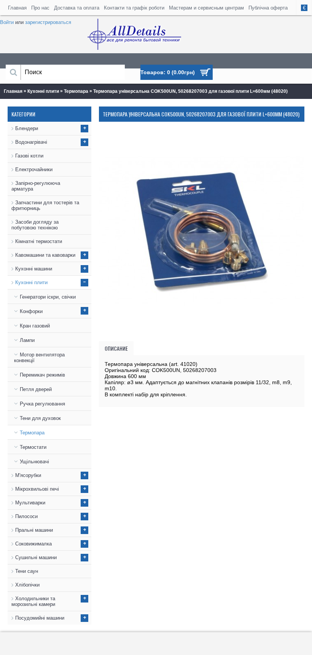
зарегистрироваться (48, 22)
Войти (7, 22)
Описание (116, 348)
